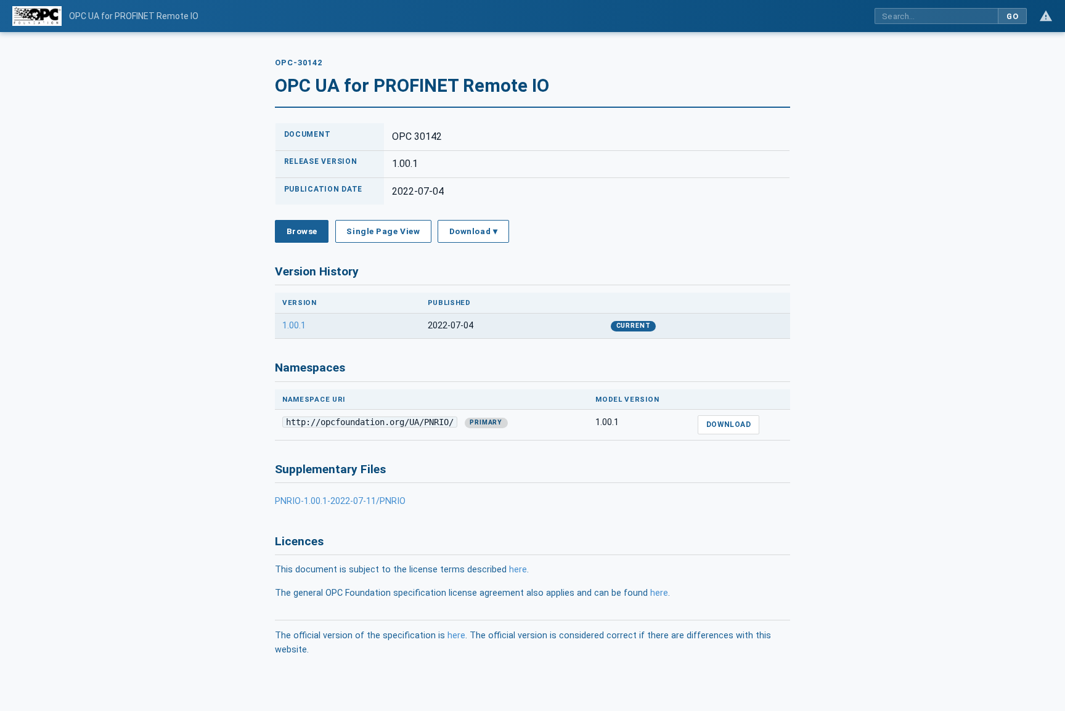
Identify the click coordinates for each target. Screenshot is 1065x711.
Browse (302, 231)
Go (1012, 16)
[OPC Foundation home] (37, 16)
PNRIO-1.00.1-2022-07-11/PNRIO (340, 501)
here (518, 569)
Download (728, 424)
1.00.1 (294, 325)
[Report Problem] (1046, 16)
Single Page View (383, 231)
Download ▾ (473, 231)
